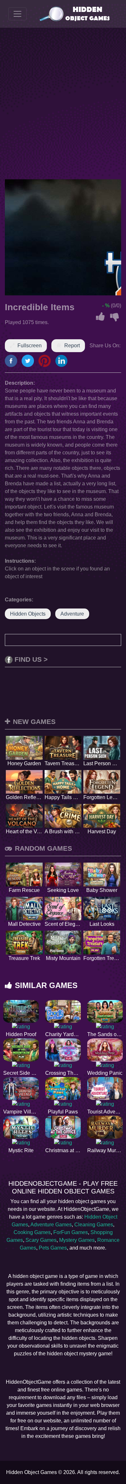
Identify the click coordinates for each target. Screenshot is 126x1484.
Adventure (72, 614)
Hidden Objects (28, 614)
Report (72, 345)
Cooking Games (32, 1232)
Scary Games (41, 1240)
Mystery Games (77, 1240)
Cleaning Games (93, 1224)
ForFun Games (70, 1232)
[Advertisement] (63, 103)
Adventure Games (51, 1224)
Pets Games (53, 1248)
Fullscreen (29, 345)
